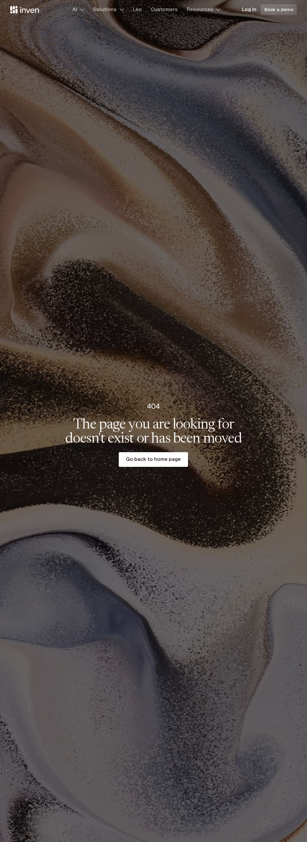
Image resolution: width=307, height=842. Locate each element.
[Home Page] (24, 9)
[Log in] (249, 9)
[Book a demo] (279, 9)
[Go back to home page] (153, 459)
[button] (78, 9)
